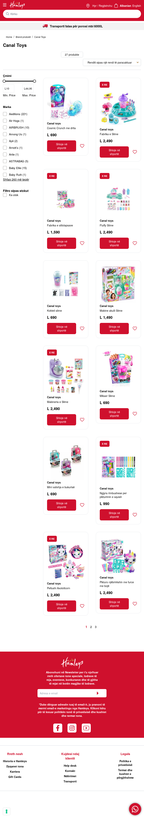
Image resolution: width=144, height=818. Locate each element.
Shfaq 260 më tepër (16, 179)
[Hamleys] (88, 5)
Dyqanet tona (15, 766)
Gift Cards (14, 777)
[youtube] (86, 728)
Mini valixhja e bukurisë (61, 487)
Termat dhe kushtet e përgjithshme (125, 773)
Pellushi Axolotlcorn (58, 588)
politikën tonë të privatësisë (72, 712)
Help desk (70, 765)
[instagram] (72, 728)
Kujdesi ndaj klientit (70, 756)
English (136, 5)
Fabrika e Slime (109, 134)
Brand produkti (23, 36)
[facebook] (57, 728)
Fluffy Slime (106, 225)
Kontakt (70, 771)
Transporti (70, 781)
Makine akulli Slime (111, 310)
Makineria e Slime (57, 402)
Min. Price (9, 95)
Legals (125, 754)
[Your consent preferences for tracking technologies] (6, 811)
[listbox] (112, 62)
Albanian (125, 5)
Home (9, 36)
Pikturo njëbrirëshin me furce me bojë (117, 584)
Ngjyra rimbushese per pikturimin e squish (113, 495)
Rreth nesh (15, 754)
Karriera (15, 771)
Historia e (15, 761)
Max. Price (29, 95)
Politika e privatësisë (125, 763)
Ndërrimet (70, 776)
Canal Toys (40, 36)
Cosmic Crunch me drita (61, 128)
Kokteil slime (54, 310)
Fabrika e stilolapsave (60, 225)
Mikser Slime (107, 396)
